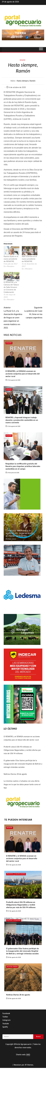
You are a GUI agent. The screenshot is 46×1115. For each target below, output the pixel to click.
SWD (28, 1055)
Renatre (22, 60)
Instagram (6, 1020)
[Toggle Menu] (41, 49)
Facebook (6, 1014)
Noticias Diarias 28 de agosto (15, 774)
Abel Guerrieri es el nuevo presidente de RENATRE (29, 258)
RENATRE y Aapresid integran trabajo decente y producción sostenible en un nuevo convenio (22, 420)
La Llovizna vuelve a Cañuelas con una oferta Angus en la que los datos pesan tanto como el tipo (22, 784)
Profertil (10, 874)
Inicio (13, 81)
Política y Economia (13, 920)
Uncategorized (20, 874)
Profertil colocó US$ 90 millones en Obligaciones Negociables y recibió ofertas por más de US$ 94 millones (22, 750)
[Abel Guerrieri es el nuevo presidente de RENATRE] (30, 250)
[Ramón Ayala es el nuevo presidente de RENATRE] (11, 250)
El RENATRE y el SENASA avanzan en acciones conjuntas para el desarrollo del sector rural (23, 373)
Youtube (5, 1024)
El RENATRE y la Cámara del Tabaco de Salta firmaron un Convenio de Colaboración (11, 287)
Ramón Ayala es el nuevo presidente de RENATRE (11, 258)
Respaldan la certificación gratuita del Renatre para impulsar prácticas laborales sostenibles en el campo (23, 466)
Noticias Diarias (12, 966)
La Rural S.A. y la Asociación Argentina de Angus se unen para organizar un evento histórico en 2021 (13, 318)
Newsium (17, 1065)
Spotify (5, 1027)
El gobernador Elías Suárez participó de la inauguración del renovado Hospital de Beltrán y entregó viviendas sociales (23, 764)
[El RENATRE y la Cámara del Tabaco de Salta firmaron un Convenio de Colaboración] (11, 276)
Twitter (5, 1017)
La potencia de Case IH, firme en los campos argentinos (33, 313)
